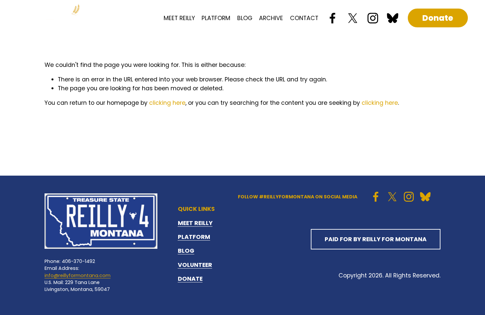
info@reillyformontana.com (78, 275)
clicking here (167, 103)
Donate (437, 18)
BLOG (244, 18)
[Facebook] (332, 18)
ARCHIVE (271, 18)
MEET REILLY (179, 18)
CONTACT (304, 18)
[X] (352, 18)
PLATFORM (216, 18)
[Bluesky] (392, 18)
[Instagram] (372, 18)
